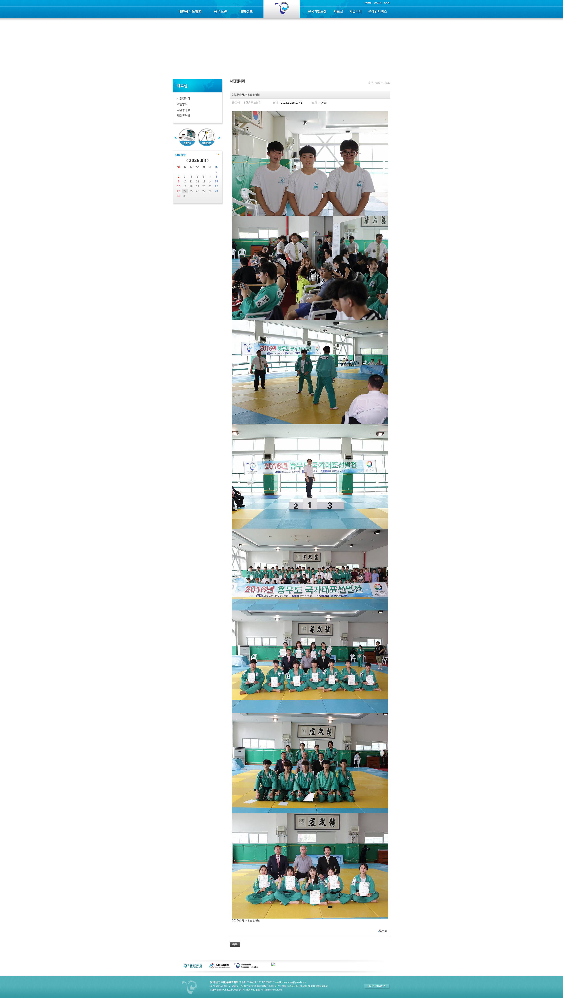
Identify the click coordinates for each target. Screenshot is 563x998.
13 (203, 181)
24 (184, 191)
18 (191, 186)
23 (178, 191)
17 (184, 186)
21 (210, 186)
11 (191, 181)
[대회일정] (180, 155)
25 (191, 191)
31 (184, 196)
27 (203, 191)
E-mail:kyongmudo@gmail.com (289, 982)
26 (197, 191)
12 (197, 181)
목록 (235, 944)
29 (216, 191)
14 (210, 181)
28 (210, 191)
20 (203, 186)
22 (216, 186)
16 (178, 186)
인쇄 (384, 931)
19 (197, 186)
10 (184, 181)
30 (178, 196)
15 (216, 181)
